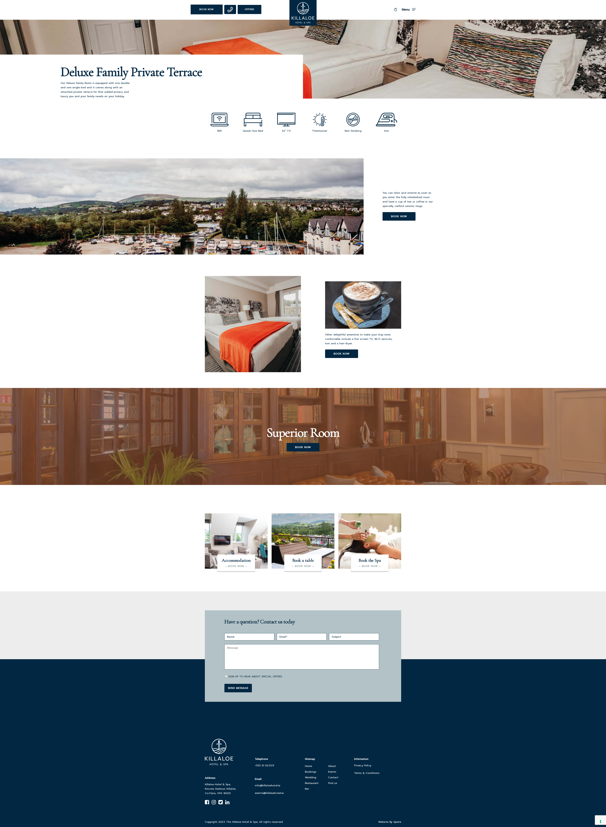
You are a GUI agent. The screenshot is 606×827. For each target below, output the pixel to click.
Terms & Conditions (367, 773)
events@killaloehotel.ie (269, 793)
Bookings (310, 772)
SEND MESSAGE (238, 688)
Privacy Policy (362, 765)
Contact (333, 777)
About (332, 766)
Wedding (310, 777)
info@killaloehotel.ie (267, 785)
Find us (332, 783)
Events (332, 772)
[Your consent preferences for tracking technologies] (600, 821)
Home (308, 766)
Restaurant (311, 783)
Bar (307, 789)
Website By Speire (389, 822)
